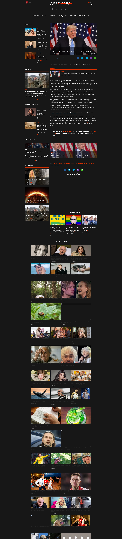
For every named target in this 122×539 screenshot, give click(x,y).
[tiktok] (56, 9)
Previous (31, 16)
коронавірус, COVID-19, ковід (71, 163)
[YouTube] (65, 9)
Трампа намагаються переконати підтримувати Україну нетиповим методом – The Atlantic (42, 125)
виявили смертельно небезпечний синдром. (64, 114)
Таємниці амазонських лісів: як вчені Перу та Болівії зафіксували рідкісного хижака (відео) (37, 154)
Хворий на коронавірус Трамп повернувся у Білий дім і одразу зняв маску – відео (78, 74)
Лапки (60, 15)
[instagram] (52, 9)
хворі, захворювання (56, 165)
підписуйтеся (67, 131)
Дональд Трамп (57, 163)
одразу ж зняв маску (81, 122)
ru (92, 2)
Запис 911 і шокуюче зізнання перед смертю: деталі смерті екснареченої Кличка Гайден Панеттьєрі (43, 45)
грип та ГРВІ (83, 163)
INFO (88, 15)
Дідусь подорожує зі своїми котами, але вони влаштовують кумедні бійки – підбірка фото (35, 93)
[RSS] (69, 9)
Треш (66, 15)
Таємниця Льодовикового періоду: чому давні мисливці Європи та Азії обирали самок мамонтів (36, 148)
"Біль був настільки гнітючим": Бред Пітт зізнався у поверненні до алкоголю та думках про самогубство (42, 113)
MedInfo (53, 15)
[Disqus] (73, 194)
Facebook (91, 163)
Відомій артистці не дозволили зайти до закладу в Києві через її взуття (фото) (36, 178)
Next (91, 16)
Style (46, 15)
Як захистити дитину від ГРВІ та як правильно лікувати (89, 229)
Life (41, 15)
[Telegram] (61, 9)
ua (89, 2)
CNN (67, 86)
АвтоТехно (81, 15)
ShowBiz (73, 15)
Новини (36, 15)
